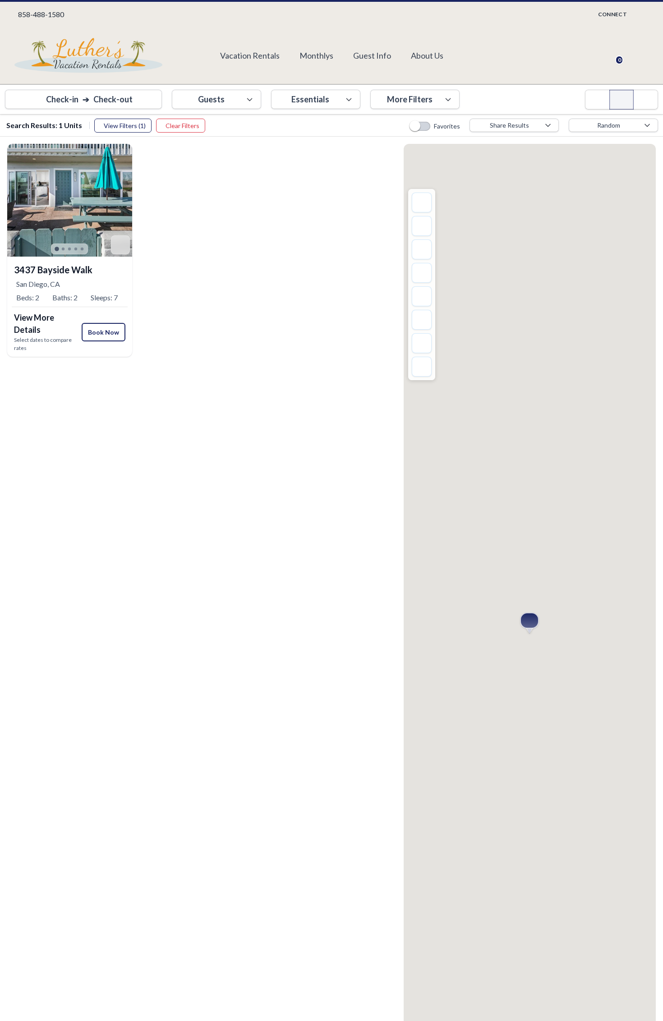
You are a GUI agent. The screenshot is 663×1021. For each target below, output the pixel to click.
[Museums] (422, 320)
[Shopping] (422, 273)
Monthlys (316, 55)
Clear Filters (182, 125)
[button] (529, 620)
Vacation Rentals (250, 55)
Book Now (103, 332)
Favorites (447, 126)
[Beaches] (422, 343)
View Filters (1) (125, 125)
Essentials (310, 99)
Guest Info (372, 55)
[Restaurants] (422, 226)
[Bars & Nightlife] (422, 367)
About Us (427, 55)
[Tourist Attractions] (422, 249)
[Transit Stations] (422, 202)
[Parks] (422, 296)
